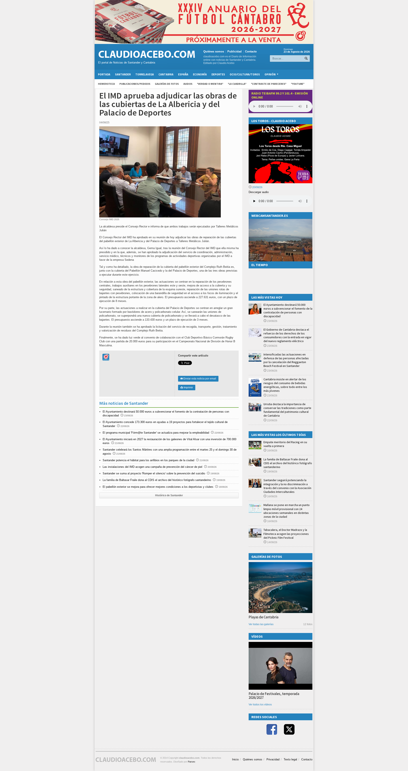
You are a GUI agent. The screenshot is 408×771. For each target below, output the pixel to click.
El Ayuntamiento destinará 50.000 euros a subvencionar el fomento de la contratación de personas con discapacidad (288, 310)
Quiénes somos (213, 51)
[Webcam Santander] (280, 220)
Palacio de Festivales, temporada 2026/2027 (274, 695)
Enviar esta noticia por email (198, 378)
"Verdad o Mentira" (210, 84)
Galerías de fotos (167, 84)
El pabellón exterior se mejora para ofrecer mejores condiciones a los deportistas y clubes (158, 486)
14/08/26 (271, 542)
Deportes (218, 74)
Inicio (235, 759)
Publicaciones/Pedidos (134, 84)
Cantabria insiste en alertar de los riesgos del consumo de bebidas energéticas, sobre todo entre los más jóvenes (285, 385)
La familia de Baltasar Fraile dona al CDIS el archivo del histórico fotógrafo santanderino (157, 480)
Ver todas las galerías (261, 624)
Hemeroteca (106, 84)
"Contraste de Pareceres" (268, 84)
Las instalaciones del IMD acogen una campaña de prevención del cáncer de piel (152, 466)
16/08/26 (271, 450)
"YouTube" (297, 84)
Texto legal (290, 759)
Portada (104, 74)
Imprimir (186, 387)
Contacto (251, 51)
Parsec (191, 761)
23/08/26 (271, 321)
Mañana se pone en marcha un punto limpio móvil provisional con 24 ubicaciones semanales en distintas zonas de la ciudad (287, 511)
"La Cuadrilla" (237, 84)
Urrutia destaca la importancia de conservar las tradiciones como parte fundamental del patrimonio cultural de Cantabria (287, 410)
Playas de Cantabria (263, 617)
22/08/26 (271, 420)
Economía (200, 74)
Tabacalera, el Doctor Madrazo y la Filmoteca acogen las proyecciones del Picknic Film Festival (286, 533)
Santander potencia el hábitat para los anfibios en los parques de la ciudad (148, 460)
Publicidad (234, 51)
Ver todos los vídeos (260, 704)
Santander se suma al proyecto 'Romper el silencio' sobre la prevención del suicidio (154, 473)
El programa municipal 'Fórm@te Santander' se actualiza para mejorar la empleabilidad (156, 432)
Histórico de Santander (169, 495)
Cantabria (166, 74)
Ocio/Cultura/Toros (245, 74)
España (183, 74)
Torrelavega (144, 74)
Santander (123, 74)
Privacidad (272, 759)
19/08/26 (271, 471)
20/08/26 (257, 187)
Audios (187, 84)
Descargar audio (259, 192)
